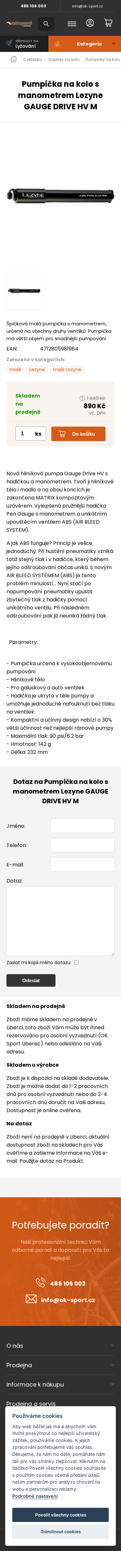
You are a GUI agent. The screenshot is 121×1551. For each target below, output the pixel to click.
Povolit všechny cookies (60, 1514)
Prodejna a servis (31, 1404)
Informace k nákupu (35, 1384)
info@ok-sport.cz (87, 6)
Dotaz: (14, 880)
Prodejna (19, 1365)
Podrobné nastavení (35, 1496)
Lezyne (37, 369)
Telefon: (16, 845)
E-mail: (15, 864)
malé (15, 369)
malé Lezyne (67, 369)
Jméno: (15, 826)
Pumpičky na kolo (103, 59)
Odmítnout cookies (61, 1531)
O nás (14, 1346)
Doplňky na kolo (63, 59)
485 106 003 (33, 6)
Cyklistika (32, 59)
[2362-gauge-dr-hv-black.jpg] (60, 195)
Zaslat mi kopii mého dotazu (38, 962)
